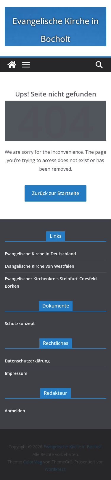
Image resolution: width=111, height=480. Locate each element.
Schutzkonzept (20, 323)
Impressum (16, 373)
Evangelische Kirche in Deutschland (40, 253)
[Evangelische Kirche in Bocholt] (12, 65)
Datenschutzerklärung (27, 361)
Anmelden (15, 411)
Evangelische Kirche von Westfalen (39, 266)
